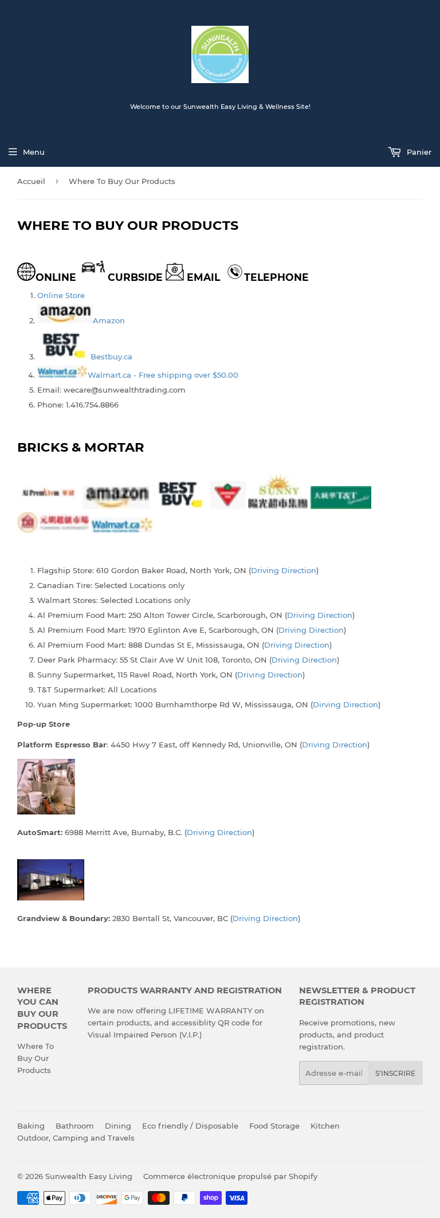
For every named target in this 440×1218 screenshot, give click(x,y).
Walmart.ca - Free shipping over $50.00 (163, 374)
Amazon (109, 320)
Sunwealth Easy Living (88, 1176)
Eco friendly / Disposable (190, 1125)
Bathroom (75, 1125)
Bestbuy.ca (111, 356)
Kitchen (325, 1125)
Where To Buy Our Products (35, 1058)
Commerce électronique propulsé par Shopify (230, 1176)
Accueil (31, 181)
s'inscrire (395, 1073)
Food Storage (274, 1125)
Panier (417, 151)
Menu (34, 151)
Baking (31, 1125)
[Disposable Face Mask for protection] (65, 320)
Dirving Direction (345, 704)
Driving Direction (283, 570)
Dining (118, 1125)
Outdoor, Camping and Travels (76, 1137)
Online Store (61, 295)
